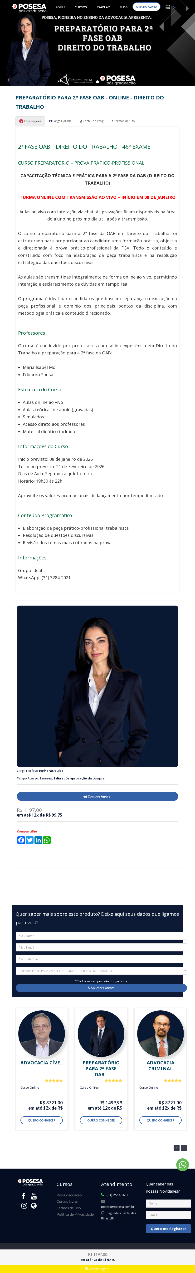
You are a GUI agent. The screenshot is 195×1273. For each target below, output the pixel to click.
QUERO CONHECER (41, 1120)
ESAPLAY (103, 7)
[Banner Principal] (97, 43)
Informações (32, 121)
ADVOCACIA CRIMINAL (161, 1065)
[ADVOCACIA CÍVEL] (41, 1033)
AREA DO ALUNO (146, 6)
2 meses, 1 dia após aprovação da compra (72, 778)
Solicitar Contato (102, 988)
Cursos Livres (67, 1201)
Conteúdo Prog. (93, 121)
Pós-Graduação (69, 1195)
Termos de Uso (124, 121)
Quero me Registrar (168, 1228)
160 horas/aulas (51, 771)
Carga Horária (62, 121)
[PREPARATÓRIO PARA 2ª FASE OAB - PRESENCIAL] (101, 1033)
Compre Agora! (99, 796)
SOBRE (60, 7)
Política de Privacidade (75, 1214)
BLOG (123, 7)
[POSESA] (30, 8)
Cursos (81, 7)
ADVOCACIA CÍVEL (41, 1062)
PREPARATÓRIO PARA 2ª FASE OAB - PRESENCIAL (101, 1071)
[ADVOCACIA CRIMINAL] (160, 1033)
